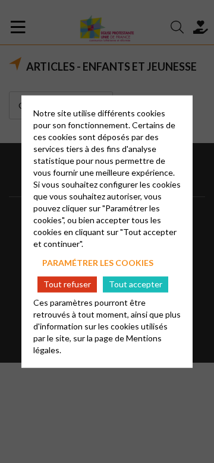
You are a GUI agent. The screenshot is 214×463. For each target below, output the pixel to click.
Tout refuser (67, 284)
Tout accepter (135, 284)
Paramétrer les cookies (97, 263)
